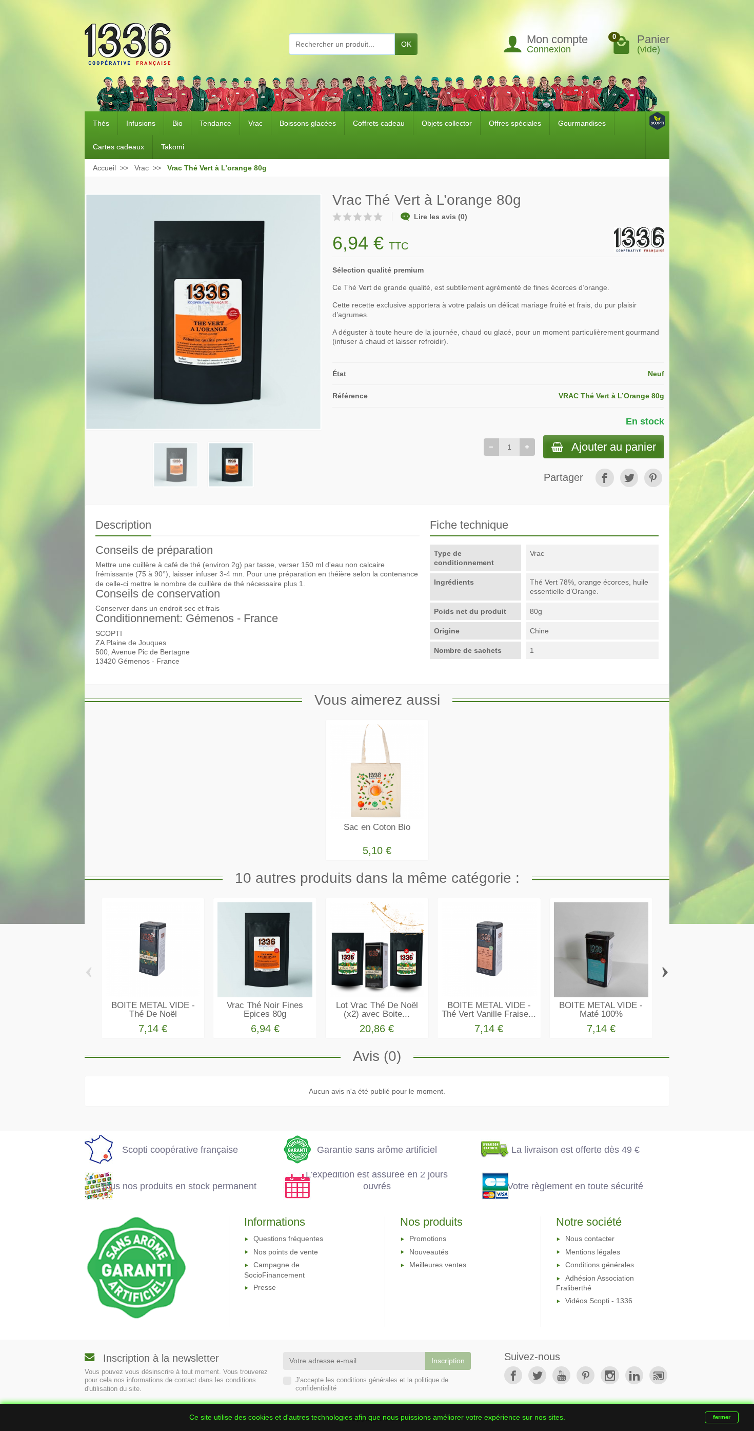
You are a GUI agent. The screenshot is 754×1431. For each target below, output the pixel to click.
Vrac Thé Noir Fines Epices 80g (265, 1009)
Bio (177, 123)
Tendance (215, 123)
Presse (264, 1287)
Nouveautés (428, 1252)
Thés (101, 123)
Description (123, 524)
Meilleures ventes (437, 1265)
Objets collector (447, 123)
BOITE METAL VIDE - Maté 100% (601, 1009)
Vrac (255, 123)
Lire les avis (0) (440, 216)
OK (406, 44)
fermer (721, 1417)
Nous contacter (589, 1238)
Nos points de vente (285, 1252)
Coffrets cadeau (379, 123)
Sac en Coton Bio (377, 827)
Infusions (140, 123)
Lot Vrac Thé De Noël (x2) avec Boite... (377, 1009)
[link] (604, 478)
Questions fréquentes (288, 1238)
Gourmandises (582, 123)
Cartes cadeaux (118, 147)
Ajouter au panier (613, 446)
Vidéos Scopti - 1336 (598, 1301)
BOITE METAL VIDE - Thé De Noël (153, 1009)
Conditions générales (599, 1265)
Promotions (427, 1238)
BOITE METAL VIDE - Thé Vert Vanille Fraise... (489, 1009)
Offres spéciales (515, 123)
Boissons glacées (308, 123)
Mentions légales (592, 1252)
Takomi (172, 147)
